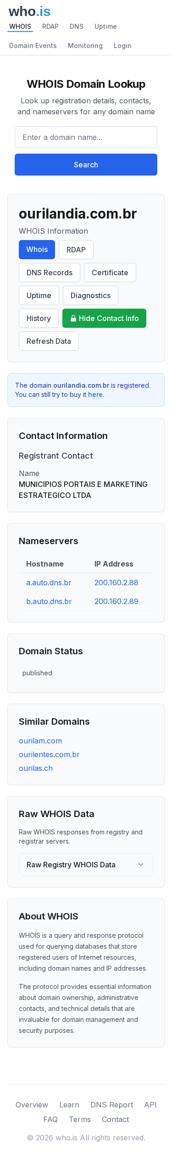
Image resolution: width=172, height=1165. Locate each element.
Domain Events (33, 45)
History (39, 318)
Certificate (110, 272)
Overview (32, 1104)
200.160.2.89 (116, 601)
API (150, 1104)
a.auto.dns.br (49, 582)
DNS (76, 26)
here (95, 394)
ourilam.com (40, 740)
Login (123, 45)
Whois (37, 249)
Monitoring (85, 45)
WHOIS (20, 26)
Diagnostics (91, 295)
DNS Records (49, 272)
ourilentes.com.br (49, 754)
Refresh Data (49, 341)
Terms (80, 1119)
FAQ (50, 1119)
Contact (115, 1119)
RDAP (50, 26)
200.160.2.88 (116, 582)
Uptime (105, 26)
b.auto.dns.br (49, 601)
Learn (69, 1104)
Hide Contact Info (109, 318)
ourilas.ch (36, 768)
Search (86, 164)
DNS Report (111, 1104)
